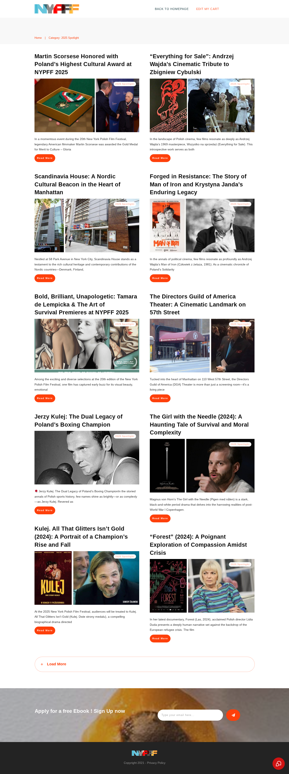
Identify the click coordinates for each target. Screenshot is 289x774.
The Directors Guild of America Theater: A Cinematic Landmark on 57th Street (198, 304)
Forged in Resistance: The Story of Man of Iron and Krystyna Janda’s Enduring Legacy (198, 184)
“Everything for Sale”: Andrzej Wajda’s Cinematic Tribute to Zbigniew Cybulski (192, 64)
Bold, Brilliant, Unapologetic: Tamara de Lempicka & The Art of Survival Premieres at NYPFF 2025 (85, 304)
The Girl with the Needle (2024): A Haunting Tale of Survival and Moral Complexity (199, 424)
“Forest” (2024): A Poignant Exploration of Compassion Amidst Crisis (198, 545)
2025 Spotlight (124, 84)
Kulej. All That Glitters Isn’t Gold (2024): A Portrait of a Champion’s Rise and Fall (81, 537)
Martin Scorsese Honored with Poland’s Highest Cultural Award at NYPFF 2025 (83, 64)
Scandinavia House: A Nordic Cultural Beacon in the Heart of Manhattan (77, 184)
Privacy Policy (156, 762)
